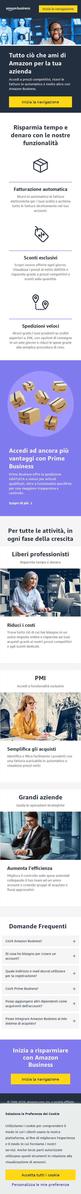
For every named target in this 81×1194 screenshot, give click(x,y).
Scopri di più (19, 503)
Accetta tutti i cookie (41, 1174)
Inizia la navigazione (58, 9)
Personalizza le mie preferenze (40, 1184)
